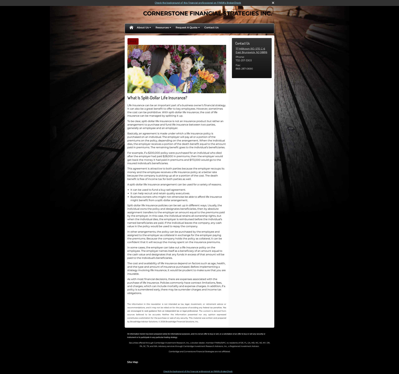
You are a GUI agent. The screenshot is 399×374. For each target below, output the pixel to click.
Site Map (132, 362)
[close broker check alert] (273, 3)
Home (131, 28)
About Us (143, 27)
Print (133, 41)
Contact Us (211, 27)
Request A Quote (186, 27)
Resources (162, 27)
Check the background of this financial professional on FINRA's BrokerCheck (198, 2)
